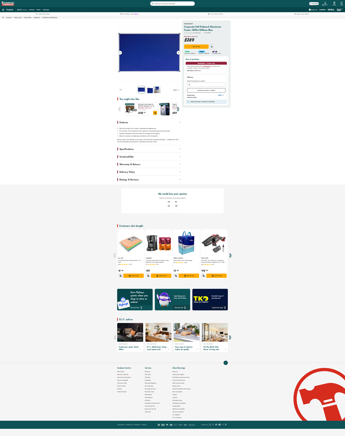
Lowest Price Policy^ (44, 14)
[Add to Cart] (155, 113)
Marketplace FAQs (193, 70)
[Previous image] (120, 53)
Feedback (137, 424)
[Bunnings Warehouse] (7, 5)
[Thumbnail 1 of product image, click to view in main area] (141, 89)
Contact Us (129, 424)
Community (120, 424)
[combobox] (172, 3)
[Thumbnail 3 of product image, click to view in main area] (157, 89)
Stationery (37, 17)
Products (9, 17)
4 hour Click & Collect (216, 14)
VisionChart (188, 24)
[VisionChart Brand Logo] (176, 89)
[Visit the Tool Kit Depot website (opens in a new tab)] (331, 9)
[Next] (178, 109)
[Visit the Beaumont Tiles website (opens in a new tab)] (313, 9)
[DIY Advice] (22, 9)
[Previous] (119, 109)
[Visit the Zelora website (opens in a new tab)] (322, 9)
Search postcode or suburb (196, 81)
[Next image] (179, 53)
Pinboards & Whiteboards (49, 17)
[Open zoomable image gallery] (178, 82)
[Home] (3, 17)
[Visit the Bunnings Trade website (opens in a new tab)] (340, 9)
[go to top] (226, 363)
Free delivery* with (127, 14)
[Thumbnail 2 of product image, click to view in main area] (149, 89)
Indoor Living (18, 17)
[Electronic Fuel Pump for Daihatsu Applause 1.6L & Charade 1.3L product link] (130, 109)
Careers (144, 424)
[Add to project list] (211, 46)
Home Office (28, 17)
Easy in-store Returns (303, 14)
